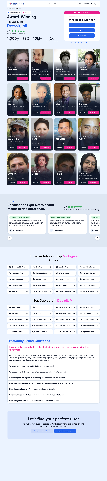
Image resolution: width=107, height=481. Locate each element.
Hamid (59, 174)
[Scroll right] (97, 238)
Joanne (83, 70)
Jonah (35, 174)
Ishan (58, 104)
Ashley (59, 69)
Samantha (13, 139)
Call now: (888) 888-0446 (85, 4)
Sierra (11, 104)
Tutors (8, 8)
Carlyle (83, 139)
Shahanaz (84, 173)
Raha (34, 139)
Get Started (22, 78)
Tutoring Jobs (58, 4)
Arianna (36, 104)
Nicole (35, 69)
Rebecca (12, 70)
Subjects (48, 4)
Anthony (12, 174)
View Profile (12, 78)
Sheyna (83, 104)
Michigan (14, 8)
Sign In (96, 4)
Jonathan (60, 139)
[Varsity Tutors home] (16, 4)
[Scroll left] (9, 238)
